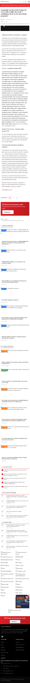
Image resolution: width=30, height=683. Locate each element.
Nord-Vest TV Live (20, 644)
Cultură (2, 647)
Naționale (3, 649)
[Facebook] (2, 22)
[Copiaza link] (9, 22)
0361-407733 (6, 668)
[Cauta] (23, 2)
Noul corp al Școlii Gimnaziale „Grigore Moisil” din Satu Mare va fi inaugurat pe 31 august (15, 474)
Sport (2, 644)
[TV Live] (20, 2)
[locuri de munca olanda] (22, 601)
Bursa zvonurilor (4, 652)
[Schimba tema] (25, 2)
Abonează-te (7, 212)
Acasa (2, 219)
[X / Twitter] (4, 22)
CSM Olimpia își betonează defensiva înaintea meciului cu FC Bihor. (15, 470)
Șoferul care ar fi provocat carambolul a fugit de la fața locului (15, 479)
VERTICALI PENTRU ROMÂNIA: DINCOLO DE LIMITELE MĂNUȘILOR (14, 483)
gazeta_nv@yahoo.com (8, 670)
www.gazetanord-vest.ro (8, 673)
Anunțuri (3, 655)
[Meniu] (28, 1)
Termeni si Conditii (20, 649)
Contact (18, 642)
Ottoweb (8, 680)
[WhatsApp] (6, 22)
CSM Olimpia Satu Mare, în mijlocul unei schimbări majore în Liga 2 (16, 487)
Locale (2, 19)
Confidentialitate (19, 647)
